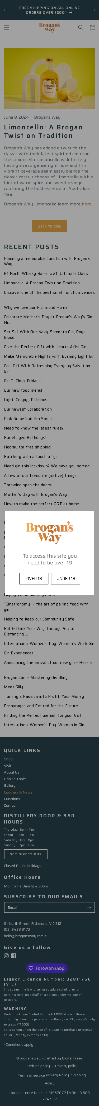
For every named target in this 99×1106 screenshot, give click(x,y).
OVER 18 (34, 578)
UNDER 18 (65, 578)
